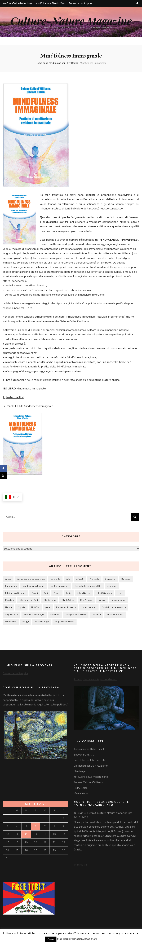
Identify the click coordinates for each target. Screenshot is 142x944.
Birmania (125, 579)
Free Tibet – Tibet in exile (90, 760)
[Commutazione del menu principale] (71, 41)
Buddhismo (11, 586)
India (68, 593)
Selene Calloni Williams (88, 782)
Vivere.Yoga (81, 793)
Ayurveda (94, 579)
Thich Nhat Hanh (115, 614)
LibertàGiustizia (104, 593)
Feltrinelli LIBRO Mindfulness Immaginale (28, 406)
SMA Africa (80, 788)
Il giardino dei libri (13, 397)
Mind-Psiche (68, 600)
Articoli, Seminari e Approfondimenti (95, 679)
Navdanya (80, 771)
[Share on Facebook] (3, 468)
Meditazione (50, 600)
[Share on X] (3, 475)
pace (47, 607)
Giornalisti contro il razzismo (91, 766)
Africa (8, 579)
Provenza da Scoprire (80, 3)
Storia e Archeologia (34, 614)
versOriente (10, 621)
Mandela (9, 600)
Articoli (79, 579)
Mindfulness (86, 600)
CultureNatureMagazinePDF (87, 586)
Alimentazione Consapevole (31, 579)
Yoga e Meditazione (64, 621)
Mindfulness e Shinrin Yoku (50, 3)
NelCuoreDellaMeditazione (17, 3)
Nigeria (21, 607)
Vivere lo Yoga (42, 621)
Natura (8, 607)
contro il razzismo (59, 586)
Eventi (35, 593)
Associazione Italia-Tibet (89, 749)
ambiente (55, 579)
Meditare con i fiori (29, 600)
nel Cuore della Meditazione (91, 777)
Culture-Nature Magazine (71, 21)
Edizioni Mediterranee (15, 593)
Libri (120, 593)
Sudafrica (54, 614)
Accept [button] (50, 939)
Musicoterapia (119, 600)
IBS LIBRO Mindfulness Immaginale (24, 388)
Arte (68, 579)
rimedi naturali (89, 607)
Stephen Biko (11, 614)
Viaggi (25, 621)
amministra (80, 865)
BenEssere (110, 579)
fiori (46, 593)
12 (26, 834)
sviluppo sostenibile (76, 614)
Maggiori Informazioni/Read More (77, 939)
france (57, 593)
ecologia (111, 586)
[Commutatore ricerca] (137, 3)
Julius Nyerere (83, 593)
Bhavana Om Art (84, 755)
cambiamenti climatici (33, 586)
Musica (102, 600)
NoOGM (35, 607)
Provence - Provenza (66, 607)
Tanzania (96, 614)
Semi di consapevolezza (114, 607)
